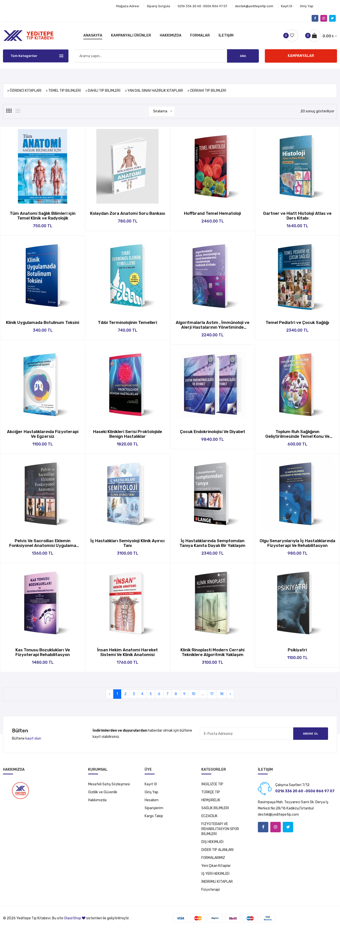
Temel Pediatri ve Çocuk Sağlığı (297, 322)
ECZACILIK (209, 816)
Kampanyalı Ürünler (131, 35)
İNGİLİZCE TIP (212, 784)
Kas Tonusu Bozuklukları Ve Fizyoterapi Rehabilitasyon (42, 652)
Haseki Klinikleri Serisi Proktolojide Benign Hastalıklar (127, 434)
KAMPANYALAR (301, 56)
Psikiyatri (297, 649)
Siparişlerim (154, 808)
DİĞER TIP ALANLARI (217, 850)
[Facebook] (315, 18)
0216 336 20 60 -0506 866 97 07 (202, 6)
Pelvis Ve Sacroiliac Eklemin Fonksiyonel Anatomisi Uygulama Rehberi (42, 545)
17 (212, 694)
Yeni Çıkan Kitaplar (216, 866)
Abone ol (310, 733)
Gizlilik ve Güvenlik (102, 792)
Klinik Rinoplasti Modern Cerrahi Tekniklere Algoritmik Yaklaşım (212, 652)
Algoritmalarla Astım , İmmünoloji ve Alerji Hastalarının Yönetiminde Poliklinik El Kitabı (212, 327)
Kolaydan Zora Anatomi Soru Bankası (127, 213)
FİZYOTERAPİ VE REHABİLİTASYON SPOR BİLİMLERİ (220, 829)
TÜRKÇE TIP (210, 792)
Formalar (200, 35)
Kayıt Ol (286, 6)
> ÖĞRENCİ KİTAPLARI (24, 91)
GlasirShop (72, 918)
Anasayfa (92, 35)
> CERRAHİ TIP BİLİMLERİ (206, 91)
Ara (243, 56)
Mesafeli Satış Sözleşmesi (109, 784)
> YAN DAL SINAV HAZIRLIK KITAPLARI (154, 91)
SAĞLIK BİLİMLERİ (215, 808)
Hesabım (152, 800)
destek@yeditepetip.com (254, 6)
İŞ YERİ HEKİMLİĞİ (215, 874)
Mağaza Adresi (127, 6)
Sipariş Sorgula (158, 6)
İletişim (226, 35)
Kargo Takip (154, 816)
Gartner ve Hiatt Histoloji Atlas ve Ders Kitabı (297, 216)
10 (193, 694)
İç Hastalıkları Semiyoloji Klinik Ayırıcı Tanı (127, 543)
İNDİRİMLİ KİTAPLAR (217, 882)
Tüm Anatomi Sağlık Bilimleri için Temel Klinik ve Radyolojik (42, 216)
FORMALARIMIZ (213, 858)
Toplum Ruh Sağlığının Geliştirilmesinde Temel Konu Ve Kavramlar (297, 436)
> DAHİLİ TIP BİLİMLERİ (102, 91)
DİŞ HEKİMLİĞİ (212, 842)
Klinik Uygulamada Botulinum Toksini (42, 322)
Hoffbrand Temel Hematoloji (212, 213)
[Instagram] (323, 18)
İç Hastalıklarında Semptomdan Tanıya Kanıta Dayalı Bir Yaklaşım (212, 543)
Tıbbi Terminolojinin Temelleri (127, 322)
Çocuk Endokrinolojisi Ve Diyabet (212, 431)
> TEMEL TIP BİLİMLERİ (63, 91)
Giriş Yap (306, 6)
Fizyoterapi (210, 889)
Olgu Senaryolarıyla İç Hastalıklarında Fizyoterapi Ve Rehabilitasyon (297, 543)
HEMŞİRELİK (210, 800)
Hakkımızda (170, 35)
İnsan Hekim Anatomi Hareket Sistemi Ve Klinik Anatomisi (127, 652)
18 (222, 694)
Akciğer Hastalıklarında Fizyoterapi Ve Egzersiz (42, 434)
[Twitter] (332, 18)
